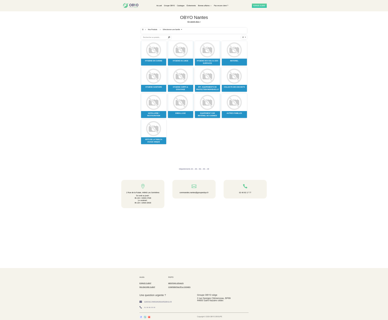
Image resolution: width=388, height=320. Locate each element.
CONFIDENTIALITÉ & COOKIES (179, 287)
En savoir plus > (194, 22)
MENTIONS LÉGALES (176, 283)
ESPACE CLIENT (145, 283)
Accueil (159, 6)
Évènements (191, 6)
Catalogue (180, 6)
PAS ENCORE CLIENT (147, 287)
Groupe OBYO (169, 6)
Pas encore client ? (221, 6)
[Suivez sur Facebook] (141, 317)
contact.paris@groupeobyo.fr (158, 301)
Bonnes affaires (204, 6)
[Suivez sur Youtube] (149, 317)
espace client (259, 5)
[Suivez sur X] (145, 317)
